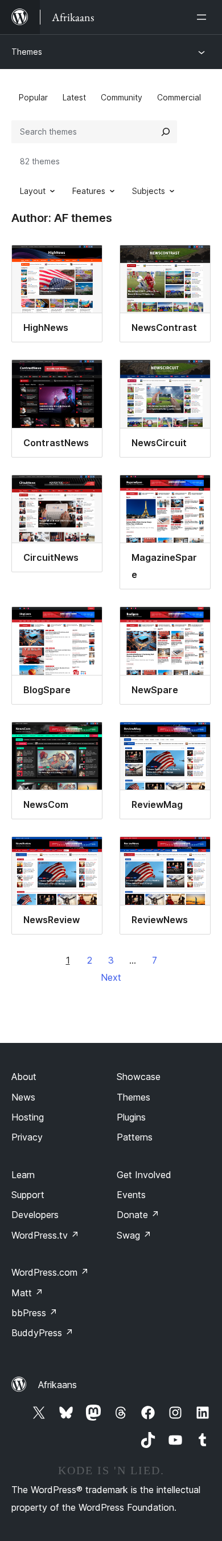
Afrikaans (57, 1384)
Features (88, 191)
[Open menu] (204, 17)
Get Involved (144, 1174)
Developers (35, 1214)
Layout (33, 191)
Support (27, 1194)
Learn (23, 1174)
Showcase (139, 1076)
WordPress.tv (45, 1235)
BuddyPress (42, 1332)
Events (131, 1194)
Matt (27, 1293)
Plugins (131, 1117)
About (23, 1076)
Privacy (27, 1137)
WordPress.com (50, 1272)
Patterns (135, 1137)
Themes (26, 51)
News (23, 1097)
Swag (134, 1235)
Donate (138, 1214)
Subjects (148, 191)
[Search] (165, 131)
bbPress (34, 1312)
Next (111, 977)
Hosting (27, 1117)
